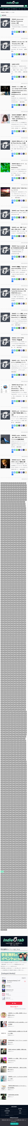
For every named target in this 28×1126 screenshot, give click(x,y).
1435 (18, 821)
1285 (25, 782)
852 (21, 674)
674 (2, 634)
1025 (12, 715)
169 (24, 516)
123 (21, 506)
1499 (18, 838)
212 (19, 526)
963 (4, 701)
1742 (2, 902)
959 (19, 699)
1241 (12, 771)
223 (24, 528)
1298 (15, 786)
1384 (9, 809)
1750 (2, 904)
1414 (2, 817)
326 (10, 553)
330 (21, 553)
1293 (25, 784)
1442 (15, 823)
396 (4, 570)
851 (19, 674)
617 (19, 620)
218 (10, 528)
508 (16, 595)
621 (4, 622)
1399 (5, 813)
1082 (15, 730)
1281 (12, 782)
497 (10, 593)
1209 (12, 763)
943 (24, 695)
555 (21, 605)
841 (16, 672)
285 (21, 543)
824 (19, 668)
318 (13, 551)
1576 (9, 859)
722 (10, 645)
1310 (2, 790)
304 (24, 547)
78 (6, 497)
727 (24, 645)
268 (24, 539)
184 (16, 520)
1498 (15, 838)
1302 (2, 788)
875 (10, 680)
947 (10, 697)
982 (7, 705)
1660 (22, 879)
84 (20, 497)
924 (21, 690)
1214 (2, 765)
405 (4, 572)
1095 (5, 734)
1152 (8, 749)
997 (24, 707)
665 (2, 632)
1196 (21, 759)
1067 (18, 726)
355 (16, 560)
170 (2, 518)
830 (10, 670)
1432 (9, 821)
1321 (12, 792)
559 (7, 607)
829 (7, 670)
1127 (5, 742)
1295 (5, 786)
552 (13, 605)
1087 (5, 732)
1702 (2, 892)
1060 (22, 724)
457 (24, 582)
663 (21, 630)
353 (10, 560)
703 (7, 641)
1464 (9, 830)
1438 (2, 823)
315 (4, 551)
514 (7, 597)
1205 (25, 761)
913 (16, 688)
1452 (22, 825)
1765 (25, 906)
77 (4, 497)
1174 (2, 755)
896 (19, 684)
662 (19, 630)
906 (21, 686)
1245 (25, 771)
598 (16, 616)
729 (4, 647)
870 (21, 678)
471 (13, 587)
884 (10, 682)
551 (10, 605)
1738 (15, 900)
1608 (9, 867)
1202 (15, 761)
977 (19, 703)
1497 (12, 838)
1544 (9, 850)
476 (2, 589)
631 (7, 624)
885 (13, 682)
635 (19, 624)
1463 (5, 830)
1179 (18, 755)
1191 (5, 759)
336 (13, 555)
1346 (15, 798)
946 (7, 697)
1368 (9, 805)
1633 (12, 873)
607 (16, 618)
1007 (5, 711)
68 (8, 495)
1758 (2, 906)
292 (16, 545)
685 (7, 636)
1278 (2, 782)
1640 (9, 875)
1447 (5, 825)
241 (24, 533)
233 (2, 533)
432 (4, 578)
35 (8, 489)
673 (24, 632)
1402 (15, 813)
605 (10, 618)
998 (2, 709)
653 (19, 628)
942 (21, 695)
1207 (5, 763)
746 (2, 651)
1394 (15, 811)
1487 (5, 836)
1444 (22, 823)
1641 (12, 875)
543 (13, 603)
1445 (25, 823)
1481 (12, 834)
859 (16, 676)
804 (13, 663)
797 (19, 661)
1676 (22, 884)
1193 (12, 759)
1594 (15, 863)
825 (21, 668)
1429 (25, 819)
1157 (24, 749)
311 (19, 549)
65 (1, 495)
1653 (25, 877)
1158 (2, 751)
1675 (18, 884)
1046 (2, 722)
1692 (22, 888)
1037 (25, 717)
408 (13, 572)
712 (7, 643)
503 (2, 595)
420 (21, 574)
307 (7, 549)
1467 (18, 830)
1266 (15, 778)
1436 (22, 821)
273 (13, 541)
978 (21, 703)
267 (21, 539)
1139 (18, 744)
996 (21, 707)
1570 (15, 857)
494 (2, 593)
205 (24, 524)
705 (13, 641)
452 (10, 582)
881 (2, 682)
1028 (22, 715)
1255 (5, 776)
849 (13, 674)
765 (4, 655)
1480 (9, 834)
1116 (21, 738)
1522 (15, 844)
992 (10, 707)
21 (1, 487)
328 (16, 553)
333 (4, 555)
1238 (2, 771)
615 (13, 620)
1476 (22, 832)
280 (7, 543)
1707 (18, 892)
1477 (25, 832)
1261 (25, 776)
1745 (12, 902)
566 (2, 609)
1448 (9, 825)
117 (4, 506)
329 (19, 553)
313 (24, 549)
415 (7, 574)
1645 (25, 875)
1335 (5, 796)
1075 (18, 728)
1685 (25, 886)
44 (4, 491)
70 (13, 495)
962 (2, 701)
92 (13, 499)
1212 (22, 763)
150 (21, 512)
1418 (15, 817)
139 (16, 510)
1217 (12, 765)
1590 (2, 863)
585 (4, 614)
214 (24, 526)
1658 (15, 879)
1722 (15, 896)
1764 (22, 906)
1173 (24, 753)
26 (13, 487)
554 (19, 605)
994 (16, 707)
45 (6, 491)
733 (16, 647)
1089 (12, 732)
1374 (2, 807)
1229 (25, 767)
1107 (18, 736)
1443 (18, 823)
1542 (2, 850)
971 (2, 703)
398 (10, 570)
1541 (25, 848)
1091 (18, 732)
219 (13, 528)
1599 (5, 865)
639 (4, 626)
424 (7, 576)
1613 (25, 867)
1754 (15, 904)
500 (19, 593)
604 (7, 618)
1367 (5, 805)
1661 (25, 879)
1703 (5, 892)
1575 (5, 859)
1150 (2, 749)
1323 (18, 792)
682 (24, 634)
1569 (12, 857)
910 (7, 688)
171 (4, 518)
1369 (12, 805)
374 (19, 564)
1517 (25, 842)
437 (19, 578)
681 (21, 634)
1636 (22, 873)
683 (2, 636)
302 (19, 547)
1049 (12, 722)
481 (16, 589)
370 (7, 564)
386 (2, 568)
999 (4, 709)
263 (10, 539)
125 (2, 508)
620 (2, 622)
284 (19, 543)
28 (18, 487)
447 (21, 580)
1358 (2, 803)
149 (19, 512)
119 (10, 506)
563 (19, 607)
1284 (22, 782)
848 (10, 674)
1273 (12, 780)
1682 (15, 886)
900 (4, 686)
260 (2, 539)
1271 (5, 780)
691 (24, 636)
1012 (22, 711)
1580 (22, 859)
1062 (2, 726)
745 (24, 649)
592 (24, 614)
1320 (9, 792)
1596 (22, 863)
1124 (21, 740)
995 (19, 707)
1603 (18, 865)
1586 (15, 861)
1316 (22, 790)
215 (2, 528)
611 (2, 620)
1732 (22, 898)
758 (10, 653)
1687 (5, 888)
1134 (2, 744)
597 (13, 616)
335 (10, 555)
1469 (25, 830)
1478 (2, 834)
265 (16, 539)
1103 (5, 736)
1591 (5, 863)
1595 (18, 863)
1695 (5, 890)
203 (19, 524)
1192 (8, 759)
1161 (12, 751)
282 (13, 543)
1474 (15, 832)
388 (7, 568)
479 (10, 589)
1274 (15, 780)
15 (13, 485)
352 (7, 560)
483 (21, 589)
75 (25, 495)
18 (20, 485)
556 (24, 605)
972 (4, 703)
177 (21, 518)
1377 (12, 807)
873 (4, 680)
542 (10, 603)
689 (19, 636)
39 (18, 489)
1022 (2, 715)
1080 (9, 730)
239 (19, 533)
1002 (14, 709)
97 (25, 499)
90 (8, 499)
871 (24, 678)
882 (4, 682)
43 (1, 491)
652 (16, 628)
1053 (25, 722)
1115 (18, 738)
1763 (18, 906)
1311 (5, 790)
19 (23, 485)
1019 (18, 713)
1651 (18, 877)
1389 (25, 809)
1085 (25, 730)
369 (4, 564)
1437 (25, 821)
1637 (25, 873)
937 (7, 695)
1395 (18, 811)
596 (10, 616)
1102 (2, 736)
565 (24, 607)
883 (7, 682)
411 (21, 572)
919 (7, 690)
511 (24, 595)
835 (24, 670)
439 (24, 578)
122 (18, 506)
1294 (2, 786)
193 (16, 522)
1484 (22, 834)
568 (7, 609)
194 (19, 522)
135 (4, 510)
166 (16, 516)
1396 (22, 811)
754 (24, 651)
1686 (2, 888)
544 (16, 603)
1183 (5, 757)
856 (7, 676)
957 (13, 699)
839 (10, 672)
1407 (5, 815)
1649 (12, 877)
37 (13, 489)
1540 (22, 848)
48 (13, 491)
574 (24, 609)
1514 (15, 842)
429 (21, 576)
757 (7, 653)
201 (13, 524)
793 (7, 661)
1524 (22, 844)
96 (23, 499)
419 (19, 574)
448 (24, 580)
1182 (2, 757)
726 (21, 645)
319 (16, 551)
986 (19, 705)
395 (2, 570)
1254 (2, 776)
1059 (18, 724)
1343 (5, 798)
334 (7, 555)
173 (10, 518)
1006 (2, 711)
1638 (2, 875)
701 (2, 641)
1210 (15, 763)
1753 (12, 904)
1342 (2, 798)
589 (16, 614)
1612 (22, 867)
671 (19, 632)
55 (4, 493)
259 (24, 537)
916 (24, 688)
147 (13, 512)
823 (16, 668)
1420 (22, 817)
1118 (2, 740)
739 (7, 649)
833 (19, 670)
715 (16, 643)
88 (4, 499)
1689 (12, 888)
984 (13, 705)
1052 (22, 722)
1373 (25, 805)
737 (2, 649)
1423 (5, 819)
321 (21, 551)
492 (21, 591)
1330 (15, 794)
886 (16, 682)
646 (24, 626)
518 (19, 597)
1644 (22, 875)
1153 (12, 749)
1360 (9, 803)
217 (7, 528)
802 (7, 663)
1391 (5, 811)
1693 (25, 888)
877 (16, 680)
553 (16, 605)
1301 (25, 786)
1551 (5, 852)
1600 (9, 865)
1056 (9, 724)
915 (21, 688)
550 (7, 605)
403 (24, 570)
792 (4, 661)
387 (4, 568)
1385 (12, 809)
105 (21, 501)
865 (7, 678)
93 (16, 499)
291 (13, 545)
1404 (22, 813)
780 (21, 657)
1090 (15, 732)
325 (7, 553)
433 (7, 578)
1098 (15, 734)
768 (13, 655)
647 (2, 628)
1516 (22, 842)
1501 (25, 838)
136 (7, 510)
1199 (5, 761)
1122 (15, 740)
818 (2, 668)
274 (16, 541)
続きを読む (22, 101)
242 (2, 535)
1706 (15, 892)
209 (10, 526)
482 (19, 589)
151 (24, 512)
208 (7, 526)
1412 (22, 815)
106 (23, 501)
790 (24, 659)
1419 (18, 817)
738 (4, 649)
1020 (22, 713)
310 (16, 549)
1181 (24, 755)
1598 (2, 865)
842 (19, 672)
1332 (22, 794)
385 (24, 566)
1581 (25, 859)
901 (7, 686)
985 (16, 705)
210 (13, 526)
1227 (18, 767)
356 (19, 560)
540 (4, 603)
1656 (9, 879)
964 (7, 701)
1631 (5, 873)
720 (4, 645)
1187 (18, 757)
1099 (18, 734)
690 (21, 636)
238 (16, 533)
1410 (15, 815)
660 (13, 630)
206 (2, 526)
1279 (5, 782)
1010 (15, 711)
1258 (15, 776)
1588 (22, 861)
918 (4, 690)
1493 (25, 836)
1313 (12, 790)
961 (24, 699)
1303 (5, 788)
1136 (8, 744)
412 (24, 572)
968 (19, 701)
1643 (18, 875)
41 (23, 489)
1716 (22, 894)
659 (10, 630)
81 (13, 497)
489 (13, 591)
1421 (25, 817)
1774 (2, 911)
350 (2, 560)
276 (21, 541)
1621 (25, 869)
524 (10, 599)
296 (2, 547)
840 (13, 672)
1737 (12, 900)
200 (10, 524)
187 (24, 520)
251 (2, 537)
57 (8, 493)
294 (21, 545)
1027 (18, 715)
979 (24, 703)
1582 (2, 861)
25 (11, 487)
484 (24, 589)
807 (21, 663)
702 (4, 641)
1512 (9, 842)
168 (21, 516)
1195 (18, 759)
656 (2, 630)
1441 (12, 823)
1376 (9, 807)
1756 (22, 904)
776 (10, 657)
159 (21, 514)
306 (4, 549)
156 (13, 514)
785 (10, 659)
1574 (2, 859)
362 (10, 562)
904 (16, 686)
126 (4, 508)
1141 (24, 744)
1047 (5, 722)
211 (16, 526)
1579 (18, 859)
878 (19, 680)
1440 (9, 823)
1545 (12, 850)
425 (10, 576)
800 (2, 663)
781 (24, 657)
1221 (25, 765)
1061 (25, 724)
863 (2, 678)
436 (16, 578)
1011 (18, 711)
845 (2, 674)
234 (4, 533)
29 (20, 487)
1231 (5, 769)
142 (24, 510)
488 (10, 591)
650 (10, 628)
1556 (22, 852)
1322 (15, 792)
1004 (21, 709)
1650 (15, 877)
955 (7, 699)
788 (19, 659)
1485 (25, 834)
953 (2, 699)
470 (10, 587)
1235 (18, 769)
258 (21, 537)
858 (13, 676)
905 (19, 686)
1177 (12, 755)
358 (24, 560)
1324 (22, 792)
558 (4, 607)
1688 (9, 888)
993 (13, 707)
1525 (25, 844)
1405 (25, 813)
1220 (22, 765)
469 (7, 587)
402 (21, 570)
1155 (18, 749)
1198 (2, 761)
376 (24, 564)
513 (4, 597)
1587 (18, 861)
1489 (12, 836)
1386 (15, 809)
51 (20, 491)
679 (16, 634)
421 (24, 574)
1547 (18, 850)
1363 (18, 803)
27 (16, 487)
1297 (12, 786)
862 (24, 676)
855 (4, 676)
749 (10, 651)
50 (18, 491)
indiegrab (3, 12)
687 (13, 636)
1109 (24, 736)
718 (24, 643)
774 (4, 657)
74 (23, 495)
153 (4, 514)
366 (21, 562)
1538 (15, 848)
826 (24, 668)
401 (19, 570)
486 (4, 591)
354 (13, 560)
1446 (2, 825)
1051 (18, 722)
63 (23, 493)
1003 (18, 709)
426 (13, 576)
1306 (15, 788)
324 (4, 553)
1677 (25, 884)
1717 (25, 894)
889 (24, 682)
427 (16, 576)
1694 (2, 890)
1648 (9, 877)
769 (16, 655)
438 (21, 578)
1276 (22, 780)
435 (13, 578)
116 (2, 506)
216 (4, 528)
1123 (18, 740)
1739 (18, 900)
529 (24, 599)
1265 (12, 778)
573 (21, 609)
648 (4, 628)
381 (13, 566)
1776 (9, 911)
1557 (25, 852)
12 (6, 485)
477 (4, 589)
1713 (12, 894)
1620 (22, 869)
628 (24, 622)
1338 (15, 796)
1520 (9, 844)
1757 (25, 904)
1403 (18, 813)
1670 (2, 884)
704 (10, 641)
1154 (15, 749)
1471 (5, 832)
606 (13, 618)
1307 (18, 788)
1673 (12, 884)
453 (13, 582)
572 (19, 609)
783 (4, 659)
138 (13, 510)
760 (16, 653)
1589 (25, 861)
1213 (25, 763)
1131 (18, 742)
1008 (9, 711)
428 (19, 576)
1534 (2, 848)
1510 (2, 842)
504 (4, 595)
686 (10, 636)
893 (10, 684)
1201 (12, 761)
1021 (25, 713)
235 (7, 533)
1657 (12, 879)
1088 (9, 732)
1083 (18, 730)
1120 (8, 740)
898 (24, 684)
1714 (15, 894)
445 (16, 580)
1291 (18, 784)
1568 (9, 857)
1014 (2, 713)
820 (7, 668)
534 (13, 601)
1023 (5, 715)
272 (10, 541)
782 (2, 659)
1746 (15, 902)
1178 (15, 755)
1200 (8, 761)
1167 (5, 753)
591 (21, 614)
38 (16, 489)
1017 (12, 713)
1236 (22, 769)
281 (10, 543)
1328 (9, 794)
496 (7, 593)
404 (2, 572)
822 (13, 668)
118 (7, 506)
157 (16, 514)
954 (4, 699)
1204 (22, 761)
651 (13, 628)
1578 (15, 859)
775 (7, 657)
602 (2, 618)
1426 (15, 819)
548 (2, 605)
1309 (25, 788)
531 (4, 601)
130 (16, 508)
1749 (25, 902)
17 (18, 485)
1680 (9, 886)
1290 (15, 784)
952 (24, 697)
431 (2, 578)
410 (19, 572)
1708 (22, 892)
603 (4, 618)
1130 (15, 742)
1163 (18, 751)
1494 (2, 838)
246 (13, 535)
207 (4, 526)
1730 (15, 898)
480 (13, 589)
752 (19, 651)
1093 (25, 732)
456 (21, 582)
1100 (22, 734)
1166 (2, 753)
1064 (9, 726)
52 (23, 491)
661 (16, 630)
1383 (5, 809)
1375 (5, 807)
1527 (5, 846)
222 (21, 528)
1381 (25, 807)
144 (4, 512)
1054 (2, 724)
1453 (25, 825)
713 (10, 643)
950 (19, 697)
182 (10, 520)
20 (25, 485)
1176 (8, 755)
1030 (2, 717)
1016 (9, 713)
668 (10, 632)
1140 (21, 744)
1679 (5, 886)
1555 (18, 852)
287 (2, 545)
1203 (18, 761)
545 (19, 603)
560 (10, 607)
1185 (12, 757)
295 (24, 545)
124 (24, 506)
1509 (25, 840)
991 (7, 707)
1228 (22, 767)
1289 (12, 784)
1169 (12, 753)
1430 (2, 821)
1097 (12, 734)
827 (2, 670)
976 (16, 703)
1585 (12, 861)
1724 (22, 896)
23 (6, 487)
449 (2, 582)
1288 (9, 784)
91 (11, 499)
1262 (2, 778)
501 (21, 593)
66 (4, 495)
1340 (22, 796)
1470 (2, 832)
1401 (12, 813)
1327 (5, 794)
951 (21, 697)
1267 (18, 778)
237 (13, 533)
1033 (12, 717)
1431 (5, 821)
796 (16, 661)
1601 (12, 865)
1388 (22, 809)
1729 (12, 898)
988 (24, 705)
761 (19, 653)
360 (4, 562)
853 (24, 674)
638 (2, 626)
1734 (2, 900)
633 (13, 624)
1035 (18, 717)
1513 (12, 842)
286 (24, 543)
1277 (25, 780)
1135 (5, 744)
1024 (9, 715)
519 (21, 597)
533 (10, 601)
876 (13, 680)
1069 (25, 726)
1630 (2, 873)
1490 (15, 836)
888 (21, 682)
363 (13, 562)
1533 (25, 846)
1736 (9, 900)
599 (19, 616)
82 (16, 497)
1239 (5, 771)
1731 (18, 898)
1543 (5, 850)
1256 (9, 776)
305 (2, 549)
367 (24, 562)
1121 (11, 740)
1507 (18, 840)
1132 (21, 742)
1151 (5, 749)
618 (21, 620)
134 (2, 510)
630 (4, 624)
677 (10, 634)
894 (13, 684)
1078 (2, 730)
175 (16, 518)
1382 (2, 809)
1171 (18, 753)
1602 (15, 865)
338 (19, 555)
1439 (5, 823)
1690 (15, 888)
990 (4, 707)
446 (19, 580)
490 (16, 591)
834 (21, 670)
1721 (12, 896)
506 (10, 595)
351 (4, 560)
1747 (18, 902)
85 (23, 497)
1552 (9, 852)
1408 (9, 815)
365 (19, 562)
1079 (5, 730)
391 (16, 568)
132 (21, 508)
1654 (2, 879)
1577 (12, 859)
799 (24, 661)
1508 (22, 840)
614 (10, 620)
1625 (12, 871)
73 (20, 495)
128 (10, 508)
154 (7, 514)
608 (19, 618)
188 (2, 522)
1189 (24, 757)
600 (21, 616)
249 (21, 535)
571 (16, 609)
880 (24, 680)
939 (13, 695)
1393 (12, 811)
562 (16, 607)
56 (6, 493)
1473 (12, 832)
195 (21, 522)
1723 (18, 896)
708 (21, 641)
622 (7, 622)
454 (16, 582)
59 (13, 493)
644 (19, 626)
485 (2, 591)
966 (13, 701)
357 (21, 560)
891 (4, 684)
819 (4, 668)
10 (1, 485)
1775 (5, 911)
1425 (12, 819)
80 (11, 497)
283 (16, 543)
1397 (25, 811)
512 (2, 597)
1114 (14, 738)
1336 (9, 796)
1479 (5, 834)
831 (13, 670)
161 (2, 516)
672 (21, 632)
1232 (9, 769)
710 (2, 643)
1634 (15, 873)
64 (25, 493)
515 (10, 597)
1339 (18, 796)
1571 (18, 857)
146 (10, 512)
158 (19, 514)
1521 (12, 844)
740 (10, 649)
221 (19, 528)
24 (8, 487)
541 (7, 603)
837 (4, 672)
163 (7, 516)
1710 (2, 894)
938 (10, 695)
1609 (12, 867)
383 (19, 566)
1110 (2, 738)
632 (10, 624)
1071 (5, 728)
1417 (12, 817)
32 (1, 489)
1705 (12, 892)
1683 (18, 886)
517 (16, 597)
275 (19, 541)
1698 (15, 890)
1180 (21, 755)
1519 (5, 844)
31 (25, 487)
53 (25, 491)
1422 (2, 819)
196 (24, 522)
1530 (15, 846)
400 (16, 570)
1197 (24, 759)
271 (7, 541)
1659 (18, 879)
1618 (15, 869)
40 (20, 489)
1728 (9, 898)
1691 (18, 888)
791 (2, 661)
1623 (5, 871)
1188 (21, 757)
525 (13, 599)
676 (7, 634)
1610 (15, 867)
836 (2, 672)
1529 (12, 846)
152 (2, 514)
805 (16, 663)
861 (21, 676)
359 (2, 562)
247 (16, 535)
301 (16, 547)
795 (13, 661)
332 (2, 555)
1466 (15, 830)
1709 (25, 892)
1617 (12, 869)
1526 (2, 846)
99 (4, 501)
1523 (18, 844)
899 (2, 686)
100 (6, 501)
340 (24, 555)
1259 (18, 776)
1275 (18, 780)
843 (21, 672)
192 (13, 522)
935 (2, 695)
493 (24, 591)
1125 (24, 740)
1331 (18, 794)
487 (7, 591)
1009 (12, 711)
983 (10, 705)
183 (13, 520)
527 (19, 599)
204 (21, 524)
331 (24, 553)
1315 (18, 790)
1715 (18, 894)
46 (8, 491)
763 (24, 653)
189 (4, 522)
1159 (5, 751)
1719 (5, 896)
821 (10, 668)
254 (10, 537)
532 (7, 601)
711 (4, 643)
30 (23, 487)
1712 (9, 894)
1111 (5, 738)
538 (24, 601)
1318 (2, 792)
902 (10, 686)
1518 (2, 844)
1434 (15, 821)
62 (20, 493)
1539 (18, 848)
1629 (25, 871)
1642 (15, 875)
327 (13, 553)
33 (4, 489)
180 (4, 520)
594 (4, 616)
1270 (2, 780)
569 (10, 609)
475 (24, 587)
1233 (12, 769)
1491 (18, 836)
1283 (18, 782)
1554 (15, 852)
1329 (12, 794)
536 (19, 601)
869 (19, 678)
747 (4, 651)
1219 (18, 765)
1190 (2, 759)
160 (24, 514)
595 (7, 616)
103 (15, 501)
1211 (18, 763)
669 (13, 632)
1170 (15, 753)
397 (7, 570)
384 (21, 566)
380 (10, 566)
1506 (15, 840)
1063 (5, 726)
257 (19, 537)
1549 (25, 850)
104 (18, 501)
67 (6, 495)
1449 (12, 825)
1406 (2, 815)
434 (10, 578)
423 (4, 576)
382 (16, 566)
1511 (5, 842)
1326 (2, 794)
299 (10, 547)
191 (10, 522)
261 (4, 539)
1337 (12, 796)
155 (10, 514)
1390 (2, 811)
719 (2, 645)
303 (21, 547)
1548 (22, 850)
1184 (8, 757)
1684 (22, 886)
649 (7, 628)
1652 (22, 877)
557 (2, 607)
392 (19, 568)
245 (10, 535)
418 (16, 574)
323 (2, 553)
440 (2, 580)
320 (19, 551)
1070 (2, 728)
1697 (12, 890)
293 (19, 545)
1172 (21, 753)
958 (16, 699)
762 (21, 653)
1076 (22, 728)
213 (21, 526)
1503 (5, 840)
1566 (2, 857)
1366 (2, 805)
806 (19, 663)
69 (11, 495)
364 (16, 562)
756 (4, 653)
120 (13, 506)
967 (16, 701)
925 (24, 690)
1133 (24, 742)
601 (24, 616)
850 (16, 674)
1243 (18, 771)
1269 (25, 778)
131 (19, 508)
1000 (8, 709)
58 (11, 493)
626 (19, 622)
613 (7, 620)
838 (7, 672)
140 (19, 510)
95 (20, 499)
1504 (9, 840)
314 (2, 551)
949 (16, 697)
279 (4, 543)
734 (19, 647)
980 (2, 705)
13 (8, 485)
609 (21, 618)
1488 (9, 836)
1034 (15, 717)
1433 (12, 821)
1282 (15, 782)
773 (2, 657)
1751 (5, 904)
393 (21, 568)
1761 (12, 906)
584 (2, 614)
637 (24, 624)
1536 (9, 848)
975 (13, 703)
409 (16, 572)
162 (4, 516)
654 (21, 628)
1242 (15, 771)
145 (7, 512)
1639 (5, 875)
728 (2, 647)
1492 (22, 836)
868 (16, 678)
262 (7, 539)
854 (2, 676)
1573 (25, 857)
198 (4, 524)
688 (16, 636)
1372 (22, 805)
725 (19, 645)
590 (19, 614)
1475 (18, 832)
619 (24, 620)
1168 (8, 753)
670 (16, 632)
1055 (5, 724)
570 (13, 609)
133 (24, 508)
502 (24, 593)
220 (16, 528)
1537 (12, 848)
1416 (9, 817)
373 (16, 564)
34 (6, 489)
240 (21, 533)
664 (24, 630)
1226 (15, 767)
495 (4, 593)
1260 (22, 776)
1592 (9, 863)
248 (19, 535)
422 (2, 576)
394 (24, 568)
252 (4, 537)
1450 (15, 825)
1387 (18, 809)
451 (7, 582)
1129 (12, 742)
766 (7, 655)
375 (21, 564)
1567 (5, 857)
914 (19, 688)
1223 (5, 767)
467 (2, 587)
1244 (22, 771)
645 (21, 626)
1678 (2, 886)
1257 (12, 776)
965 (10, 701)
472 (16, 587)
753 (21, 651)
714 (13, 643)
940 (16, 695)
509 (19, 595)
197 (2, 524)
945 (4, 697)
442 (7, 580)
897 (21, 684)
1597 (25, 863)
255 (13, 537)
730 (7, 647)
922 (16, 690)
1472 (9, 832)
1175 (5, 755)
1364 (22, 803)
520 (24, 597)
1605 (25, 865)
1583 (5, 861)
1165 (24, 751)
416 (10, 574)
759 (13, 653)
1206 (2, 763)
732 (13, 647)
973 (7, 703)
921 (13, 690)
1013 (25, 711)
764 (2, 655)
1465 (12, 830)
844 (24, 672)
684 (4, 636)
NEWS (7, 12)
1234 (15, 769)
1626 (15, 871)
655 (24, 628)
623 (10, 622)
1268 (22, 778)
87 (1, 499)
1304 (9, 788)
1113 (11, 738)
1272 (9, 780)
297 (4, 547)
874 (7, 680)
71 (16, 495)
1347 (18, 798)
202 (16, 524)
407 (10, 572)
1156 (21, 749)
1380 (22, 807)
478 (7, 589)
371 (10, 564)
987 (21, 705)
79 (8, 497)
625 (16, 622)
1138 (15, 744)
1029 (25, 715)
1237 (25, 769)
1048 (9, 722)
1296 (9, 786)
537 (21, 601)
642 (13, 626)
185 (19, 520)
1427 (18, 819)
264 (13, 539)
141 (21, 510)
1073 (12, 728)
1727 (5, 898)
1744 (9, 902)
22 (4, 487)
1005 (24, 709)
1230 (2, 769)
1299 (18, 786)
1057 (12, 724)
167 (19, 516)
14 (11, 485)
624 (13, 622)
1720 (9, 896)
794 (10, 661)
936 (4, 695)
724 (16, 645)
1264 (9, 778)
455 (19, 582)
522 (4, 599)
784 (7, 659)
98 (1, 501)
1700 (22, 890)
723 (13, 645)
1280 (9, 782)
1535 (5, 848)
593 (2, 616)
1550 (2, 852)
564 (21, 607)
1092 (22, 732)
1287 (5, 784)
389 (10, 568)
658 (7, 630)
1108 (21, 736)
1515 (18, 842)
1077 (25, 728)
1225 (12, 767)
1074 (15, 728)
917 (2, 690)
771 (21, 655)
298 (7, 547)
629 (2, 624)
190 (7, 522)
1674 (15, 884)
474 (21, 587)
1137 (12, 744)
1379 (18, 807)
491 (19, 591)
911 (10, 688)
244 (7, 535)
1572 (22, 857)
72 (18, 495)
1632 (9, 873)
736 (24, 647)
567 (4, 609)
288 (4, 545)
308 (10, 549)
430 (24, 576)
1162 (15, 751)
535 (16, 601)
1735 (5, 900)
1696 (9, 890)
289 (7, 545)
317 (10, 551)
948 (13, 697)
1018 (15, 713)
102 (12, 501)
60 (16, 493)
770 (19, 655)
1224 (9, 767)
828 (4, 670)
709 (24, 641)
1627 (18, 871)
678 (13, 634)
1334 (2, 796)
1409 (12, 815)
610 (24, 618)
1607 (5, 867)
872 (2, 680)
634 (16, 624)
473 (19, 587)
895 (16, 684)
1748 (22, 902)
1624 (9, 871)
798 (21, 661)
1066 (15, 726)
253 (7, 537)
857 (10, 676)
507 (13, 595)
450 (4, 582)
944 (2, 697)
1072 (9, 728)
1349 (25, 798)
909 (4, 688)
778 (16, 657)
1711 (5, 894)
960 (21, 699)
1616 (9, 869)
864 (4, 678)
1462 (2, 830)
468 (4, 587)
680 (19, 634)
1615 (5, 869)
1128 (8, 742)
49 (16, 491)
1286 (2, 784)
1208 (9, 763)
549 (4, 605)
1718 (2, 896)
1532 (22, 846)
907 (24, 686)
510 (21, 595)
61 (18, 493)
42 (25, 489)
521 (2, 599)
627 (21, 622)
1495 (5, 838)
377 (2, 566)
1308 (22, 788)
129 (13, 508)
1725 (25, 896)
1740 (22, 900)
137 (10, 510)
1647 (5, 877)
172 (7, 518)
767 (10, 655)
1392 (9, 811)
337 (16, 555)
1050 (15, 722)
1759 (5, 906)
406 (7, 572)
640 (7, 626)
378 (4, 566)
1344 (9, 798)
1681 (12, 886)
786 (13, 659)
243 (4, 535)
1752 (9, 904)
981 (4, 705)
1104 (8, 736)
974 (10, 703)
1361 (12, 803)
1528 (9, 846)
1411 (18, 815)
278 (2, 543)
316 (7, 551)
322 (24, 551)
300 (13, 547)
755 (2, 653)
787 (16, 659)
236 (10, 533)
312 (21, 549)
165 (13, 516)
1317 (25, 790)
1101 (25, 734)
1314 (15, 790)
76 (1, 497)
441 (4, 580)
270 (4, 541)
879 (21, 680)
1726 (2, 898)
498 (13, 593)
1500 (22, 838)
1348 (22, 798)
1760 (9, 906)
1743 (5, 902)
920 (10, 690)
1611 (18, 867)
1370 (15, 805)
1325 (25, 792)
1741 (25, 900)
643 (16, 626)
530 (2, 601)
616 (16, 620)
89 (6, 499)
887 (19, 682)
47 (11, 491)
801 (4, 663)
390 (13, 568)
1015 (5, 713)
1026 (15, 715)
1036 (22, 717)
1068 (22, 726)
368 (2, 564)
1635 (18, 873)
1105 (12, 736)
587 (10, 614)
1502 (2, 840)
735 (21, 647)
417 (13, 574)
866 (10, 678)
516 (13, 597)
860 (19, 676)
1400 (9, 813)
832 (16, 670)
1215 (5, 765)
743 (19, 649)
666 (4, 632)
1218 (15, 765)
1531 (18, 846)
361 (7, 562)
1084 (22, 730)
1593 (12, 863)
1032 (9, 717)
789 (21, 659)
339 (21, 555)
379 (7, 566)
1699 (18, 890)
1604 (22, 865)
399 (13, 570)
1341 (25, 796)
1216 (9, 765)
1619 (18, 869)
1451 (18, 825)
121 (16, 506)
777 (13, 657)
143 (2, 512)
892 (7, 684)
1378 (15, 807)
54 (1, 493)
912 (13, 688)
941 (19, 695)
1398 (2, 813)
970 (24, 701)
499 (16, 593)
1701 (25, 890)
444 (13, 580)
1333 (25, 794)
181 (7, 520)
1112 (8, 738)
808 (24, 663)
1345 (12, 798)
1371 (18, 805)
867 (13, 678)
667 (7, 632)
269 (2, 541)
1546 (15, 850)
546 (21, 603)
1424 (9, 819)
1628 (22, 871)
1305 (12, 788)
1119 (5, 740)
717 (21, 643)
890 (2, 684)
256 (16, 537)
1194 (15, 759)
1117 (24, 738)
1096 (9, 734)
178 (24, 518)
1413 (25, 815)
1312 (9, 790)
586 (7, 614)
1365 (25, 803)
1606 (2, 867)
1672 (9, 884)
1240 (9, 771)
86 (25, 497)
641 (10, 626)
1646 (2, 877)
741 (13, 649)
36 (11, 489)
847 (7, 674)
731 (10, 647)
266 (19, 539)
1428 (22, 819)
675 (4, 634)
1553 (12, 852)
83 (18, 497)
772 (24, 655)
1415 (5, 817)
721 (7, 645)
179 (2, 520)
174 (13, 518)
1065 (12, 726)
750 (13, 651)
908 (2, 688)
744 (21, 649)
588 (13, 614)
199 (7, 524)
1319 (5, 792)
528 (21, 599)
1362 (15, 803)
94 (18, 499)
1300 (22, 786)
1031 (5, 717)
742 (16, 649)
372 (13, 564)
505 (7, 595)
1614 (2, 869)
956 (10, 699)
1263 (5, 778)
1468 (22, 830)
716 (19, 643)
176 (19, 518)
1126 (2, 742)
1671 (5, 884)
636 (21, 624)
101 (9, 501)
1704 (9, 892)
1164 (21, 751)
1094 (2, 734)
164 (10, 516)
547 (24, 603)
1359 (5, 803)
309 (13, 549)
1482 (15, 834)
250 (24, 535)
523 (7, 599)
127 (7, 508)
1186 (15, 757)
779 (19, 657)
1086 (2, 732)
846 (4, 674)
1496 (9, 838)
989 (2, 707)
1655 (5, 879)
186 (21, 520)
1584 (9, 861)
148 (16, 512)
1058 (15, 724)
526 (16, 599)
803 (10, 663)
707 (19, 641)
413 (2, 574)
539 (2, 603)
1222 (2, 767)
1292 (22, 784)
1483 (18, 834)
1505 (12, 840)
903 (13, 686)
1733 (25, 898)
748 (7, 651)
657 (4, 630)
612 (4, 620)
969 (21, 701)
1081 (12, 730)
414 (4, 574)
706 (16, 641)
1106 (15, 736)
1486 (2, 836)
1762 (15, 906)
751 (16, 651)
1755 (18, 904)
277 (24, 541)
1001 (11, 709)
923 (19, 690)
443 (10, 580)
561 (13, 607)
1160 (8, 751)
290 (10, 545)
